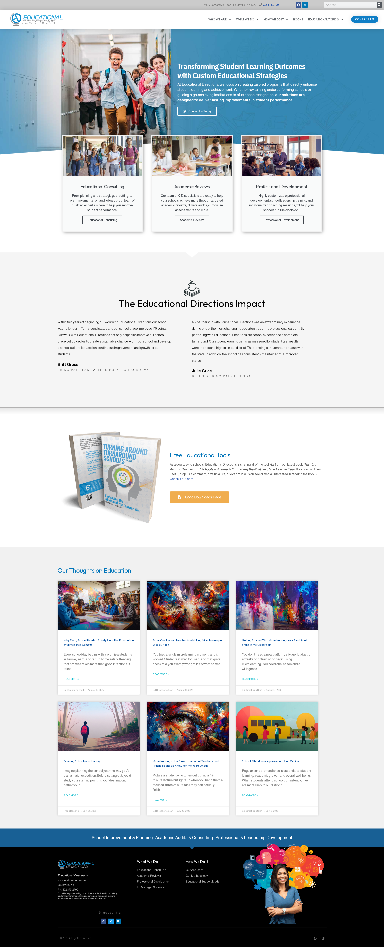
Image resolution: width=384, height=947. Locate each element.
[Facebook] (298, 5)
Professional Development (282, 220)
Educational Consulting (102, 220)
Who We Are (217, 19)
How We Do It (274, 19)
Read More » (72, 679)
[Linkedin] (305, 5)
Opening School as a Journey (82, 761)
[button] (103, 921)
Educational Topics (323, 19)
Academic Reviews (192, 220)
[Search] (379, 5)
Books (298, 19)
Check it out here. (182, 479)
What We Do (245, 19)
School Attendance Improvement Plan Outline (270, 761)
